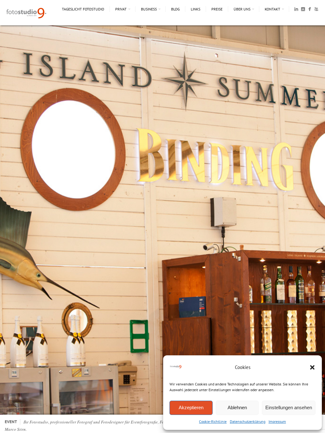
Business (149, 9)
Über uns (242, 9)
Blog (175, 9)
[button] (312, 367)
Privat (121, 9)
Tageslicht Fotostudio (83, 9)
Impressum (277, 421)
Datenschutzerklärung (247, 421)
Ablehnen (237, 407)
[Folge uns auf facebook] (309, 10)
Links (195, 9)
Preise (216, 9)
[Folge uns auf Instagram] (303, 10)
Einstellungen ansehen (288, 407)
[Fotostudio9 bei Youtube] (316, 10)
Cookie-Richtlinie (213, 421)
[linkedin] (296, 10)
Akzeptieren (191, 407)
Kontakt (272, 9)
